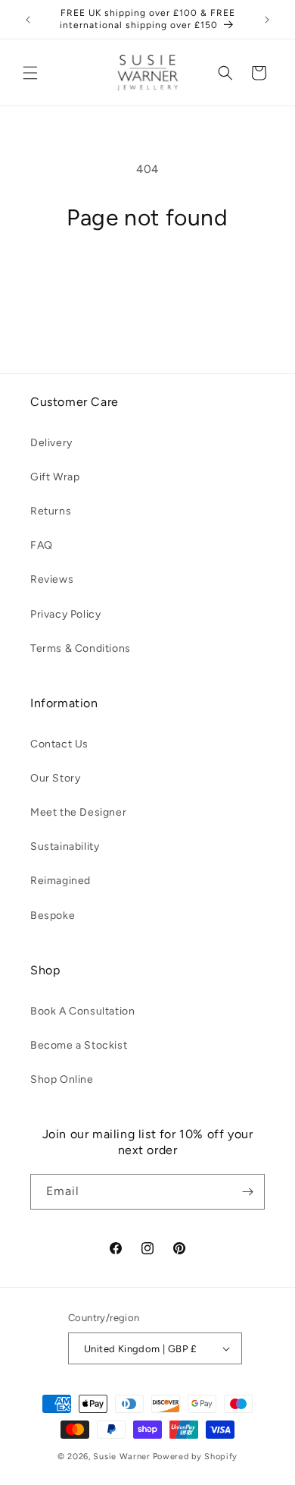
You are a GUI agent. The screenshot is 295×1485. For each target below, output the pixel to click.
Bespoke (52, 915)
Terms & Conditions (80, 648)
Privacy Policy (65, 614)
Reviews (51, 579)
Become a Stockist (78, 1045)
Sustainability (64, 846)
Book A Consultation (82, 1011)
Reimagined (60, 880)
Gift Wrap (54, 476)
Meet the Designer (78, 812)
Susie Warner (121, 1456)
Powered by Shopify (195, 1456)
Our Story (55, 778)
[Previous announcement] (28, 19)
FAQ (41, 545)
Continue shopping (147, 274)
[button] (30, 73)
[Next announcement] (267, 19)
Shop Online (62, 1079)
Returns (50, 511)
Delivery (51, 442)
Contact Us (59, 744)
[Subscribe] (247, 1192)
